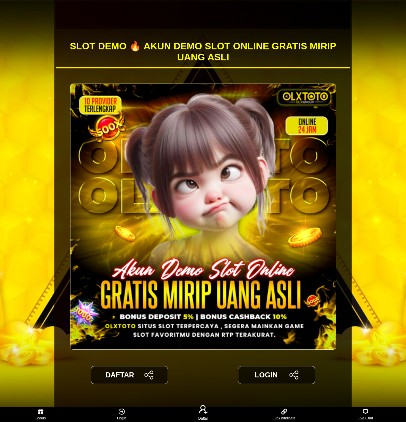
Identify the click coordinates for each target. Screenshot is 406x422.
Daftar (203, 418)
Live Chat (365, 418)
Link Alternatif (284, 418)
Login (121, 418)
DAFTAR (120, 375)
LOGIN (266, 375)
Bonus (40, 418)
